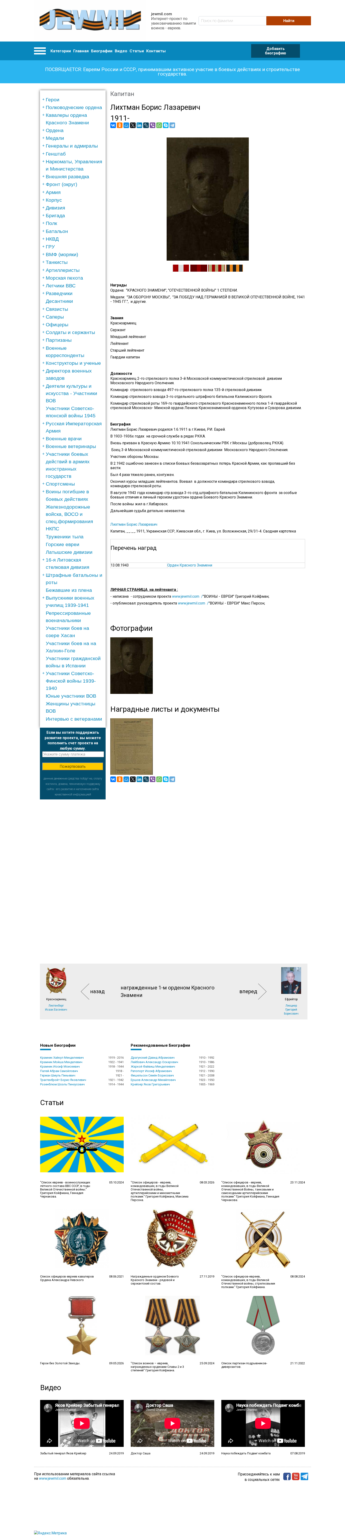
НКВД (52, 239)
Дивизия (55, 207)
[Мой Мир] (126, 125)
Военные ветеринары (71, 446)
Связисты (57, 309)
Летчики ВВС (61, 285)
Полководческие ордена (74, 107)
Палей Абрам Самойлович (59, 1071)
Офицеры (57, 324)
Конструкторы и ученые (73, 363)
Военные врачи (64, 438)
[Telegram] (172, 125)
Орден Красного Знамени (189, 565)
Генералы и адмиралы (72, 145)
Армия (53, 192)
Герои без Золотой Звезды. (60, 1363)
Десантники (59, 301)
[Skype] (166, 125)
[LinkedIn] (139, 125)
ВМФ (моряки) (62, 254)
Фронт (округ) (61, 184)
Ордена (55, 130)
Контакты (156, 51)
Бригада (55, 215)
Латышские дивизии (69, 552)
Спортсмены (60, 484)
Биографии (101, 51)
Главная (81, 51)
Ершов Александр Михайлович (153, 1080)
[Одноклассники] (120, 125)
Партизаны (59, 340)
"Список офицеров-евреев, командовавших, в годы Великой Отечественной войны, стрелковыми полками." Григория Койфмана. (248, 1282)
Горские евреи (62, 544)
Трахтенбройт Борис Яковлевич (63, 1080)
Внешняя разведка (67, 176)
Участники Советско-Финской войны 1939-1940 (71, 681)
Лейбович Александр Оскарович (154, 1062)
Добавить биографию (275, 50)
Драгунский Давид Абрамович (153, 1057)
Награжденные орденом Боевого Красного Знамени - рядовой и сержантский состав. (155, 1280)
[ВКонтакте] (113, 125)
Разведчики (59, 293)
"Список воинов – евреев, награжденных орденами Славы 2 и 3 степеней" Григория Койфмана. (157, 1366)
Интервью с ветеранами (74, 719)
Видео (121, 51)
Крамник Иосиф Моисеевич (60, 1066)
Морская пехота (64, 278)
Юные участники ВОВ (71, 696)
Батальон (57, 231)
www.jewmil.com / (187, 596)
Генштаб (56, 153)
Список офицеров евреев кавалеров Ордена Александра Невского (67, 1278)
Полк (51, 223)
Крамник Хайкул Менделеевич (62, 1057)
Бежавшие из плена (69, 590)
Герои (52, 99)
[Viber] (152, 125)
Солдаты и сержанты (70, 332)
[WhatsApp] (159, 125)
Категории (60, 51)
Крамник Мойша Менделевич (61, 1062)
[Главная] (90, 21)
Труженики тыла (65, 536)
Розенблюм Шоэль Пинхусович (62, 1084)
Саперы (55, 316)
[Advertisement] (73, 869)
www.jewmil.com (52, 1478)
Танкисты (57, 262)
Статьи (137, 51)
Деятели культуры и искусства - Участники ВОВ (71, 393)
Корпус (54, 200)
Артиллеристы (63, 270)
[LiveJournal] (146, 125)
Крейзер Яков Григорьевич (150, 1084)
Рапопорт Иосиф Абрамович (151, 1071)
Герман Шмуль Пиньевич (57, 1075)
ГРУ (50, 246)
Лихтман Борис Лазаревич (133, 524)
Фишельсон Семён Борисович (152, 1075)
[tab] (74, 99)
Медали (55, 138)
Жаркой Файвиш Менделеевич (153, 1066)
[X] (133, 125)
